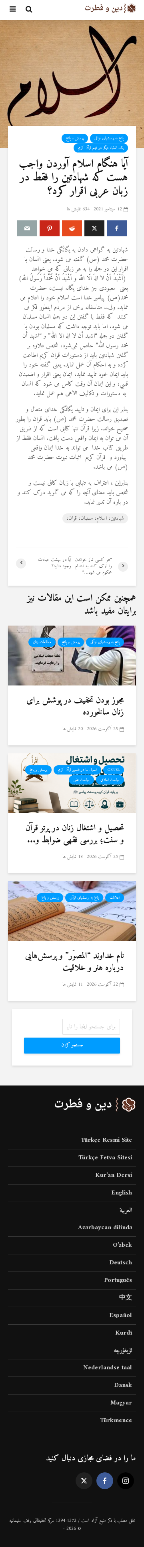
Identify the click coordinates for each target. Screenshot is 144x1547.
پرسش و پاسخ (75, 138)
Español (120, 1315)
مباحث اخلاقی (110, 779)
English (121, 1192)
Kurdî (123, 1333)
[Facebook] (104, 1480)
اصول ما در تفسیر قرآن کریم (77, 770)
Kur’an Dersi (113, 1175)
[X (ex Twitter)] (84, 1480)
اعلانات (115, 897)
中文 (125, 1297)
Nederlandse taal (107, 1367)
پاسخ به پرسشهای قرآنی (109, 138)
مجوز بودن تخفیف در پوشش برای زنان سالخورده (75, 707)
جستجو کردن (72, 1045)
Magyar (121, 1402)
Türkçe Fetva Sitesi (105, 1157)
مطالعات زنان (42, 642)
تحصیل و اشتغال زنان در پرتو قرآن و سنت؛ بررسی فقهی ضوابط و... (75, 834)
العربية (126, 1210)
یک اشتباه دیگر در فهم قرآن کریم (101, 148)
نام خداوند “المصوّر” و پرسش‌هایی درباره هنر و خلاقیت (74, 962)
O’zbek (122, 1245)
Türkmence (116, 1420)
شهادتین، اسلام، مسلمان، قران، (95, 518)
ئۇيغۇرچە (123, 1350)
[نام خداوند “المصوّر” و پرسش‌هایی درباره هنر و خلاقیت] (72, 910)
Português (118, 1280)
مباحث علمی (81, 779)
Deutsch (120, 1262)
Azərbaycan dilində (105, 1227)
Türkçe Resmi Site (106, 1141)
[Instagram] (125, 1480)
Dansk (123, 1385)
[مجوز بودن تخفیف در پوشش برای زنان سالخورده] (72, 655)
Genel (114, 770)
